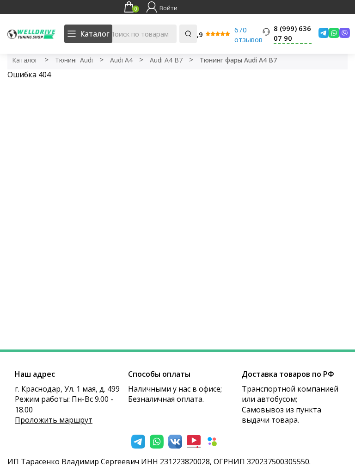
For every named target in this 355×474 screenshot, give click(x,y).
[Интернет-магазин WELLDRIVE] (31, 34)
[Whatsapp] (331, 33)
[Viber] (342, 33)
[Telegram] (321, 33)
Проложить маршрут (53, 420)
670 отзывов (248, 34)
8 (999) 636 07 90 (292, 33)
